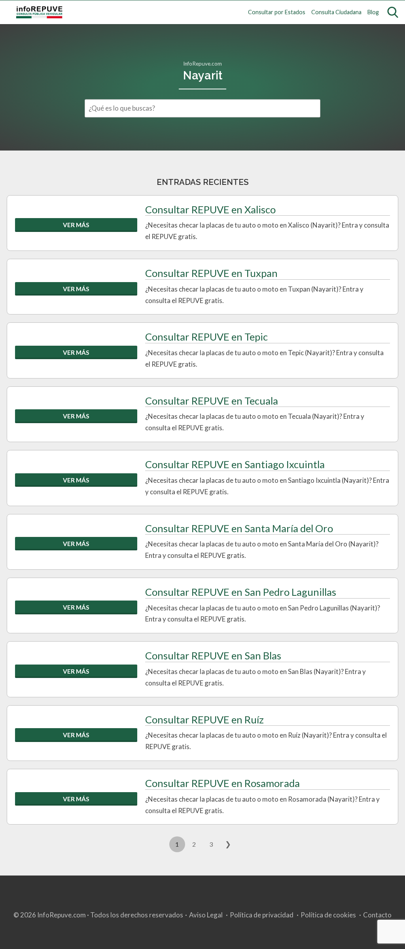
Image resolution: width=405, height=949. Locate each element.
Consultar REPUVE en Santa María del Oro (239, 528)
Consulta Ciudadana (336, 12)
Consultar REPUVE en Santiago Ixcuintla (235, 464)
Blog (373, 12)
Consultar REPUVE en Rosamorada (222, 783)
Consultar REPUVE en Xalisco (210, 209)
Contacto (377, 915)
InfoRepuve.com (202, 63)
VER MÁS (76, 224)
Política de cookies (328, 915)
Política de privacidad (261, 915)
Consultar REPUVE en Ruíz (204, 719)
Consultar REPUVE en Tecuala (211, 401)
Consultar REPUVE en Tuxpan (211, 273)
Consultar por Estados (276, 12)
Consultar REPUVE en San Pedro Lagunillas (240, 592)
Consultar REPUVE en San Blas (213, 655)
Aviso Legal (206, 915)
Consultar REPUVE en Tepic (206, 337)
